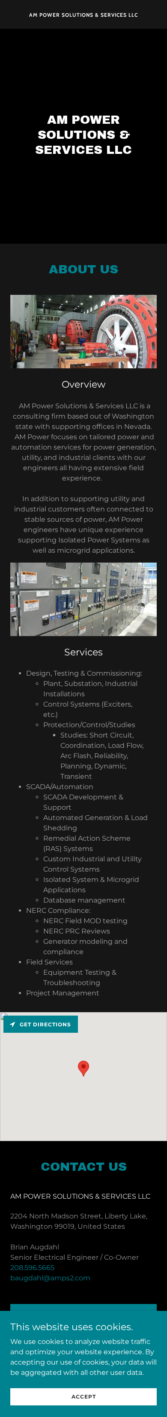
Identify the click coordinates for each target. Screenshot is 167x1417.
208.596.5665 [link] (32, 1268)
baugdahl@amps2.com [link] (50, 1278)
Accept (84, 1396)
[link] (83, 14)
